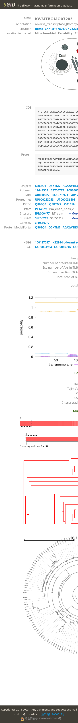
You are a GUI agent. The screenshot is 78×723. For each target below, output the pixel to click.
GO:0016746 (63, 247)
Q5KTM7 (55, 186)
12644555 (43, 190)
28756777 (59, 190)
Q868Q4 (41, 186)
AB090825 (43, 195)
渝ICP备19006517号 (53, 714)
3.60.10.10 (42, 223)
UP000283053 (46, 200)
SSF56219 (42, 218)
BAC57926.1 (61, 195)
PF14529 (41, 209)
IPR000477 (42, 213)
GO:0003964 (44, 247)
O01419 (70, 204)
